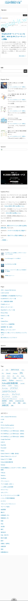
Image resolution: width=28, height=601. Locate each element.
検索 (2, 67)
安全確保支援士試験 (19, 400)
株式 (2, 529)
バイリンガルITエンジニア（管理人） (17, 87)
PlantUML (3, 445)
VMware (3, 472)
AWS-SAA (15, 370)
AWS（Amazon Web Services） (9, 416)
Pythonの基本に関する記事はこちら (14, 206)
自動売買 (5, 405)
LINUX (3, 442)
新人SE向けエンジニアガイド (9, 337)
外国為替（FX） (5, 515)
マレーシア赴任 (5, 506)
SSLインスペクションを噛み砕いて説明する (16, 106)
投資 (2, 521)
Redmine (3, 465)
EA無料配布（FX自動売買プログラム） (12, 295)
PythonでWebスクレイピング (8, 456)
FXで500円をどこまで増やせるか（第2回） (13, 433)
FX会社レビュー (5, 304)
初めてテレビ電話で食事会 (15, 235)
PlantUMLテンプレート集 (8, 310)
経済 (2, 540)
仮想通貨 (4, 400)
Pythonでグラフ (19, 380)
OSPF (20, 378)
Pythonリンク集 (5, 315)
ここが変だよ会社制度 (7, 487)
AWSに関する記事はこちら (13, 213)
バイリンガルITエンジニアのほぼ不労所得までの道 (13, 2)
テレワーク (16, 394)
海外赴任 (3, 532)
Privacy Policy (4, 312)
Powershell (3, 448)
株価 (9, 403)
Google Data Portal (5, 439)
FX (21, 373)
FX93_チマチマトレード (7, 428)
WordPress (3, 478)
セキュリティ (5, 394)
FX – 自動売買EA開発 (7, 301)
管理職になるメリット (9, 275)
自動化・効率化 (5, 543)
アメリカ (5, 388)
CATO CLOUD (5, 293)
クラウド (14, 388)
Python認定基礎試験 (10, 383)
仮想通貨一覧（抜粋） (7, 327)
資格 (12, 405)
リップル (21, 398)
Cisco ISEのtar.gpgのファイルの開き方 (13, 258)
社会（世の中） (5, 535)
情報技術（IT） (5, 518)
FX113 (8, 376)
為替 (14, 403)
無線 (19, 403)
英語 (2, 549)
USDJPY (10, 385)
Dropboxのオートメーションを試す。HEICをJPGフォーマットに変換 (14, 36)
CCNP (2, 419)
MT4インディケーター (7, 307)
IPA (13, 376)
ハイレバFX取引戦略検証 (8, 498)
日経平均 (4, 403)
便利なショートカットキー (8, 329)
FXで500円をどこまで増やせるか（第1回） (13, 431)
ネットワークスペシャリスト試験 (10, 495)
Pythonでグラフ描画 (6, 459)
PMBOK (4, 380)
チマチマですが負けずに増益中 (16, 230)
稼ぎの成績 (4, 538)
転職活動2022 (4, 552)
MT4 (3, 378)
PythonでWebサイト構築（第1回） (10, 453)
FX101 (3, 376)
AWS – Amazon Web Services (8, 290)
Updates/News (4, 321)
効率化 (11, 400)
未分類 (25, 15)
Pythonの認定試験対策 (7, 462)
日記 (2, 523)
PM (24, 378)
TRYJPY (4, 385)
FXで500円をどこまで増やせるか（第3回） (13, 436)
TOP (2, 318)
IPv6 (18, 376)
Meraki (22, 376)
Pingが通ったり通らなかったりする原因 (15, 82)
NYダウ (8, 378)
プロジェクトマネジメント (9, 398)
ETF (2, 422)
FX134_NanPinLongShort (7, 425)
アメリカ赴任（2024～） (7, 484)
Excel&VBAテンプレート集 (8, 298)
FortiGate (15, 373)
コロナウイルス (9, 391)
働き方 (3, 512)
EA (3, 373)
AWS (7, 370)
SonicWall (22, 383)
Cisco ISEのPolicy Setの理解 (10, 264)
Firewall (8, 373)
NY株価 (14, 378)
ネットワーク (6, 396)
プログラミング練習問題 (7, 324)
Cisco (23, 370)
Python (11, 380)
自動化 (24, 403)
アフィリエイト (5, 481)
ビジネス (15, 396)
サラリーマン (4, 489)
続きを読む (22, 56)
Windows (16, 385)
